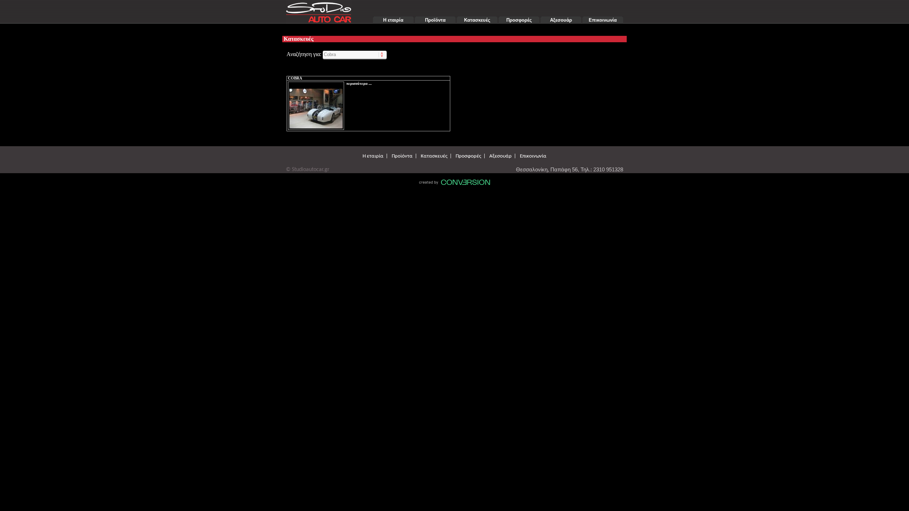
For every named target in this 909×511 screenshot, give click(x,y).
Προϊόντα (435, 20)
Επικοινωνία (603, 20)
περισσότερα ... (359, 84)
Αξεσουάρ (561, 20)
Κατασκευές (477, 20)
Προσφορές (519, 20)
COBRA (295, 78)
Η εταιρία (393, 20)
